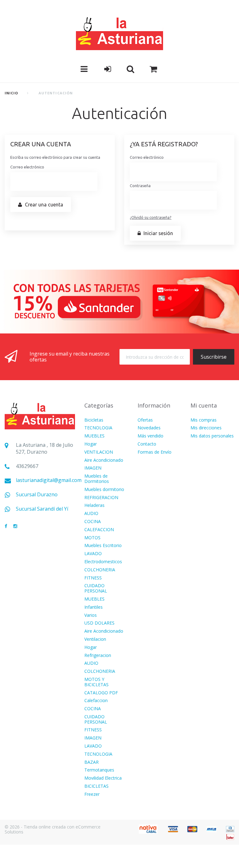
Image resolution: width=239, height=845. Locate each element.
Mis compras (203, 420)
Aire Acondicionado (103, 460)
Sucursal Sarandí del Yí (42, 509)
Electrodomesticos (103, 561)
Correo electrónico (27, 167)
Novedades (149, 428)
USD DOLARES (99, 623)
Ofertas (145, 420)
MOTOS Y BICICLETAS (96, 682)
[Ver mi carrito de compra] (153, 69)
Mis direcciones (206, 428)
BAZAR (91, 762)
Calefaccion (96, 700)
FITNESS (93, 578)
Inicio (11, 93)
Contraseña (140, 185)
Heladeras (94, 505)
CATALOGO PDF (101, 693)
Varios (90, 615)
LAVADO (93, 553)
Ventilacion (95, 639)
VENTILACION (98, 452)
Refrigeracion (97, 655)
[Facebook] (6, 526)
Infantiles (93, 607)
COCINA (92, 521)
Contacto (147, 444)
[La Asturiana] (119, 33)
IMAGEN (92, 468)
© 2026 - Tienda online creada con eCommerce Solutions (53, 829)
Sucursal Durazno (37, 494)
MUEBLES (94, 436)
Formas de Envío (154, 452)
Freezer (92, 794)
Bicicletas (93, 420)
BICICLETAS (96, 786)
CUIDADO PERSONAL (95, 588)
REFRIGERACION (101, 497)
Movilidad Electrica (103, 778)
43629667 (27, 466)
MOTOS (92, 538)
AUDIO (91, 513)
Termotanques (99, 770)
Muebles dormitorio (104, 489)
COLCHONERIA (99, 570)
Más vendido (150, 436)
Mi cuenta (203, 405)
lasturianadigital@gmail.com (49, 480)
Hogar (90, 444)
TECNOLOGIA (98, 428)
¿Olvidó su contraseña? (150, 217)
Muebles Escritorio (103, 545)
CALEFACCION (99, 529)
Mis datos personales (212, 436)
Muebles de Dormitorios (96, 479)
